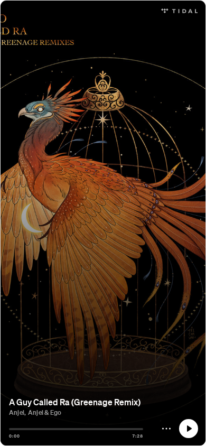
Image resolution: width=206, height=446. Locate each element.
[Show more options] (166, 428)
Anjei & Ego (44, 412)
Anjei (16, 412)
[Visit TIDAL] (179, 9)
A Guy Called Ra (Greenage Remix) (75, 401)
